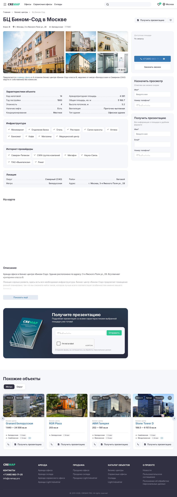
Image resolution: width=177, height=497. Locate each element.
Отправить (114, 333)
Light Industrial (115, 482)
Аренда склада (45, 474)
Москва (170, 4)
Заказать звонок (152, 67)
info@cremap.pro (11, 478)
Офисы (27, 4)
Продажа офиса (81, 470)
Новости (147, 470)
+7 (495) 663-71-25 (13, 474)
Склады (58, 4)
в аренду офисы (24, 77)
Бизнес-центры (115, 470)
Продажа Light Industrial (85, 478)
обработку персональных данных (98, 350)
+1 (29, 438)
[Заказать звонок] (8, 444)
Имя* (136, 90)
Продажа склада (81, 474)
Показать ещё (20, 297)
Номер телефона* (142, 100)
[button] (3, 418)
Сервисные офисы (42, 4)
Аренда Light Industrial (49, 482)
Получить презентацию (152, 20)
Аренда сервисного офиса (51, 478)
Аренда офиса (45, 470)
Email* (137, 140)
